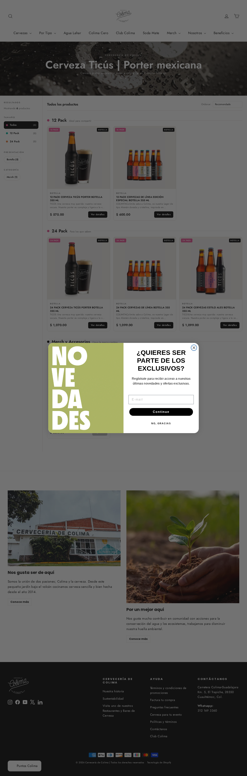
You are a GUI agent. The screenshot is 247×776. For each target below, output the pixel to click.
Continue (161, 411)
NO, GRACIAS (161, 423)
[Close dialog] (194, 348)
